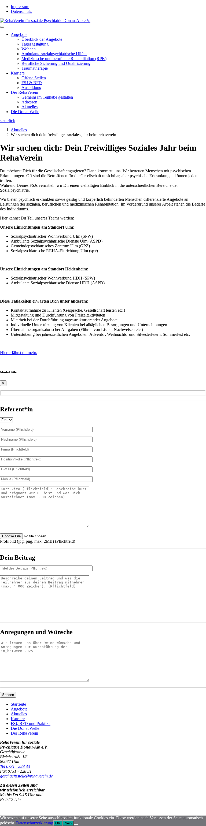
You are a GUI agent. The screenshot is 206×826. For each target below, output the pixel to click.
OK (57, 823)
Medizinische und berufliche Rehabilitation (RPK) (63, 58)
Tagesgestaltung (35, 44)
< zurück (7, 120)
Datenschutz (21, 11)
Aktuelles (29, 107)
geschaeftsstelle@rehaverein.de (26, 776)
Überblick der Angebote (41, 39)
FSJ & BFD (31, 82)
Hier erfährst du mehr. (18, 352)
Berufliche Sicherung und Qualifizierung (55, 63)
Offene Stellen (33, 78)
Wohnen (28, 49)
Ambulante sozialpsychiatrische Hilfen (54, 53)
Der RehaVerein (24, 92)
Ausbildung (31, 87)
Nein (68, 823)
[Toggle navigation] (2, 27)
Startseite (18, 704)
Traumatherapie (34, 68)
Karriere (18, 73)
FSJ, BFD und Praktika (30, 723)
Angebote (19, 34)
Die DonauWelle (25, 111)
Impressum (20, 6)
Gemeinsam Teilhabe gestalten (47, 97)
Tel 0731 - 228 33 (15, 766)
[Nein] (76, 824)
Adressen (29, 102)
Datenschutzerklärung (34, 823)
